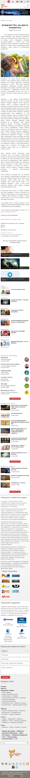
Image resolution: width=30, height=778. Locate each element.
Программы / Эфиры (7, 690)
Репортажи (23, 697)
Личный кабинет (7, 738)
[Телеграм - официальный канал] (2, 764)
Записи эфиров (6, 692)
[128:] (15, 12)
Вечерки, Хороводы (14, 714)
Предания (5, 727)
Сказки (11, 727)
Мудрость (5, 720)
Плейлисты (20, 731)
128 (17, 1)
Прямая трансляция (8, 731)
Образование (11, 719)
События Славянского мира (10, 710)
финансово (20, 615)
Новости (3, 688)
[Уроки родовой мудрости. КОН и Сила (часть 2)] (15, 263)
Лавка (21, 733)
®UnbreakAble (17, 775)
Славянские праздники (8, 699)
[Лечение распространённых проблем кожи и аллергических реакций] (15, 251)
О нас (4, 737)
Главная (3, 686)
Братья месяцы (6, 696)
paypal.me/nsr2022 (21, 637)
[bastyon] (17, 767)
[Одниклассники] (17, 764)
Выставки (5, 714)
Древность (20, 719)
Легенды (17, 727)
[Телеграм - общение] (6, 764)
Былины (24, 727)
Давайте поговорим (20, 703)
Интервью (15, 696)
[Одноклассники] (4, 226)
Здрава (11, 30)
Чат (24, 7)
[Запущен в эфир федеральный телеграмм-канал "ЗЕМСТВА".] (15, 276)
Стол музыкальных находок (10, 697)
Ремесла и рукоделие (20, 720)
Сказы (3, 725)
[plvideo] (13, 767)
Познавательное (16, 712)
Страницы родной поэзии (19, 704)
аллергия (14, 219)
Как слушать (6, 735)
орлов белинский (6, 219)
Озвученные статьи (7, 703)
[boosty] (27, 764)
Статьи (3, 717)
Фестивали (22, 710)
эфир (19, 219)
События (3, 708)
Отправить (5, 677)
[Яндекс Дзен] (20, 764)
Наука (11, 720)
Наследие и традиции (17, 722)
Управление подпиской (19, 735)
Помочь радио (12, 737)
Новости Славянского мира (10, 694)
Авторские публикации (9, 733)
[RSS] (24, 764)
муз (21, 1)
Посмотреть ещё (15, 398)
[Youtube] (9, 764)
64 (19, 1)
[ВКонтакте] (2, 226)
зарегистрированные (17, 234)
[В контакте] (13, 764)
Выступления (6, 712)
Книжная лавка (6, 704)
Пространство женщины (9, 701)
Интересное (5, 722)
